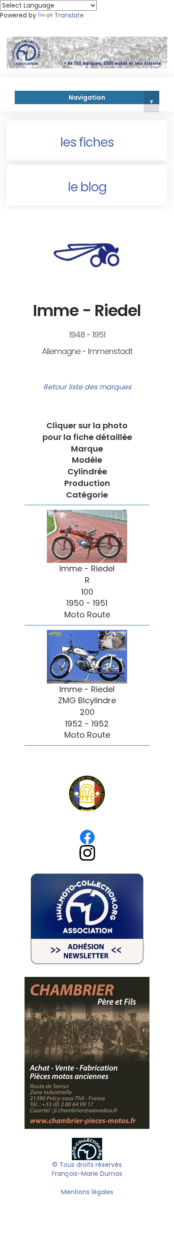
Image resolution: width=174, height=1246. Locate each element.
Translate (69, 15)
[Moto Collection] (87, 1148)
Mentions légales (87, 1191)
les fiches (87, 142)
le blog (87, 187)
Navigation (111, 99)
